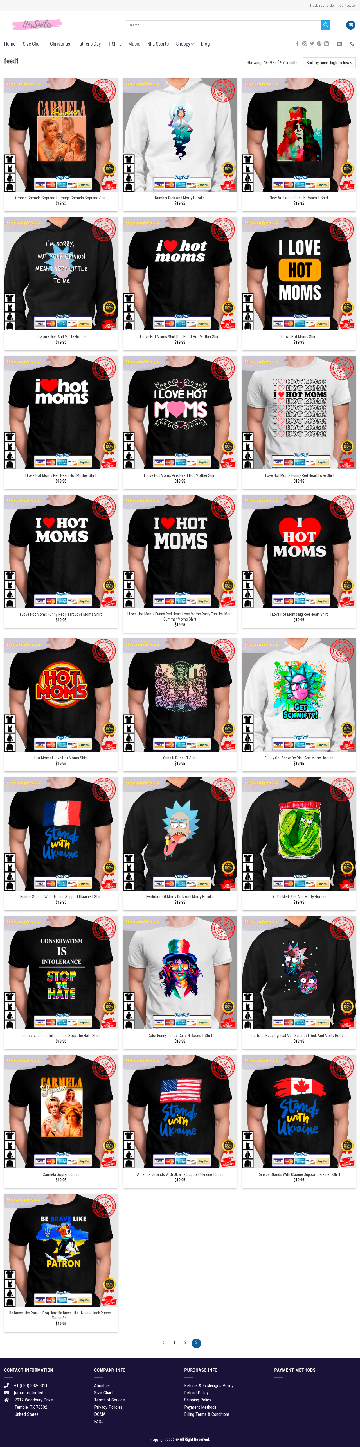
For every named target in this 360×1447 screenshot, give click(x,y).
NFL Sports (158, 44)
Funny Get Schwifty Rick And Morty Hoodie (299, 758)
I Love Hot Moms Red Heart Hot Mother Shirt (60, 475)
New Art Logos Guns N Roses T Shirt (299, 198)
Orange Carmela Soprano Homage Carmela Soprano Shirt (61, 198)
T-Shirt (114, 44)
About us (102, 1385)
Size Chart (33, 44)
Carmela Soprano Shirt (61, 1174)
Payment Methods (200, 1407)
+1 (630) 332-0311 (31, 1385)
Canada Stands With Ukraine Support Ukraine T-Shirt (299, 1174)
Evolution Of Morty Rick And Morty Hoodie (180, 897)
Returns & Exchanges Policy (208, 1385)
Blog (205, 44)
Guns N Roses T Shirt (180, 758)
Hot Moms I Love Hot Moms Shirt (60, 758)
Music (134, 44)
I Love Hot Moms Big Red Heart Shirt (299, 614)
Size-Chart (103, 1393)
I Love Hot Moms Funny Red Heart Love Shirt (299, 475)
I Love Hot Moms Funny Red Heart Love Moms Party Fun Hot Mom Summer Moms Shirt (180, 617)
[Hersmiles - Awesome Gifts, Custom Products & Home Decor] (60, 25)
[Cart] (350, 25)
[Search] (325, 25)
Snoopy (183, 44)
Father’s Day (89, 44)
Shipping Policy (197, 1400)
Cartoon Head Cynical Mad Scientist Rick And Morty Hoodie (298, 1035)
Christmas (60, 44)
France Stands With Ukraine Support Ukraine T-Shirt (61, 897)
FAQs (98, 1421)
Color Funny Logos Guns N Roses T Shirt (180, 1035)
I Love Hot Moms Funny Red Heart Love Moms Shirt (61, 614)
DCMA (99, 1414)
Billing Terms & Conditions (207, 1414)
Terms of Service (109, 1400)
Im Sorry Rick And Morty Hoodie (61, 336)
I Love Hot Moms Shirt (299, 336)
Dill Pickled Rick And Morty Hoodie (299, 897)
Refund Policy (196, 1393)
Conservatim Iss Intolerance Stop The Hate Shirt (61, 1035)
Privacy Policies (108, 1407)
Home (9, 44)
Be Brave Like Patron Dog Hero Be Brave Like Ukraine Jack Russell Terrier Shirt (60, 1316)
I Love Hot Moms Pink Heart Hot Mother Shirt (180, 475)
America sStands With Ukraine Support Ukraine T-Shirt (180, 1174)
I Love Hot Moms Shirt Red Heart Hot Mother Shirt (180, 336)
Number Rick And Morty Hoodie (180, 198)
